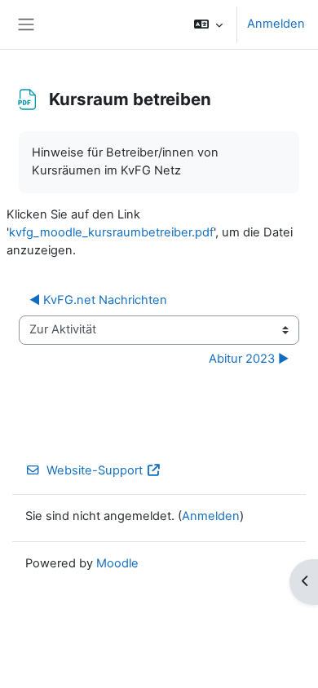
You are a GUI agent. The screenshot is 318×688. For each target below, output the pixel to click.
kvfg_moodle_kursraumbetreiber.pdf (111, 232)
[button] (208, 24)
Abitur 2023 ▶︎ (249, 358)
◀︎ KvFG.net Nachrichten (98, 300)
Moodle (117, 563)
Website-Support (94, 470)
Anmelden (276, 23)
